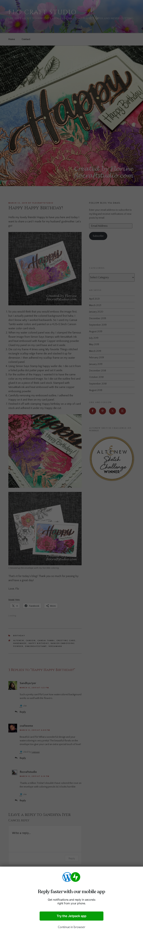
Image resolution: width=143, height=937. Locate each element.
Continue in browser (71, 927)
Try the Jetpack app (71, 916)
